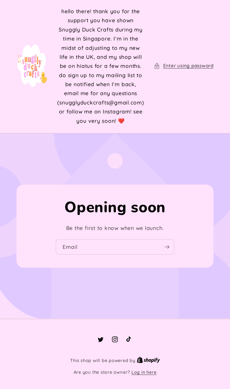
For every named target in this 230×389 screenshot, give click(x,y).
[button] (184, 66)
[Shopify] (148, 360)
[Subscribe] (167, 247)
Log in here (143, 372)
